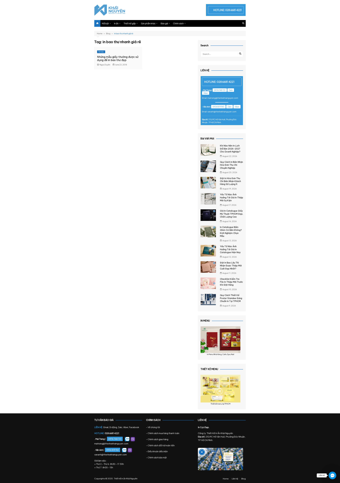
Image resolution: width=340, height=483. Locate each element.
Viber (205, 93)
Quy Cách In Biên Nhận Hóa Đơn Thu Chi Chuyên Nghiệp (231, 165)
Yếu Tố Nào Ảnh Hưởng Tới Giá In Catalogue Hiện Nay (230, 249)
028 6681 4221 (233, 10)
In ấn (116, 23)
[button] (332, 475)
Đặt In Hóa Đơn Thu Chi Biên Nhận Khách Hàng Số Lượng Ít (230, 181)
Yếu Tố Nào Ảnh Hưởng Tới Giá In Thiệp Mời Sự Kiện (231, 197)
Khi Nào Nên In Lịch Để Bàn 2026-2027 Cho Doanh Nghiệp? (230, 148)
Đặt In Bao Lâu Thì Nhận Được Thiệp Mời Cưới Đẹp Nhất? (231, 265)
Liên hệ (235, 479)
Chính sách (178, 23)
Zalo (231, 90)
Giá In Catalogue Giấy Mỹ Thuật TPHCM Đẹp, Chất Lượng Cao (231, 213)
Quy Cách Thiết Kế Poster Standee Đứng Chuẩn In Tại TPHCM (231, 298)
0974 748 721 (220, 90)
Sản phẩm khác (148, 23)
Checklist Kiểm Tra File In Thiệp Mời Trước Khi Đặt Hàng (231, 282)
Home (226, 479)
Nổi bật (105, 23)
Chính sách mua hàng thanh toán (163, 433)
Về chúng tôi (154, 427)
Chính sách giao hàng (158, 439)
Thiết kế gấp (130, 23)
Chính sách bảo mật (157, 457)
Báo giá (164, 23)
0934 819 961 (218, 106)
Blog (243, 479)
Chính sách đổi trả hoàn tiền (161, 445)
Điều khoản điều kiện (158, 451)
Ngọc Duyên (105, 64)
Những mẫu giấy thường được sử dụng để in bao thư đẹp (117, 58)
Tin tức (101, 52)
